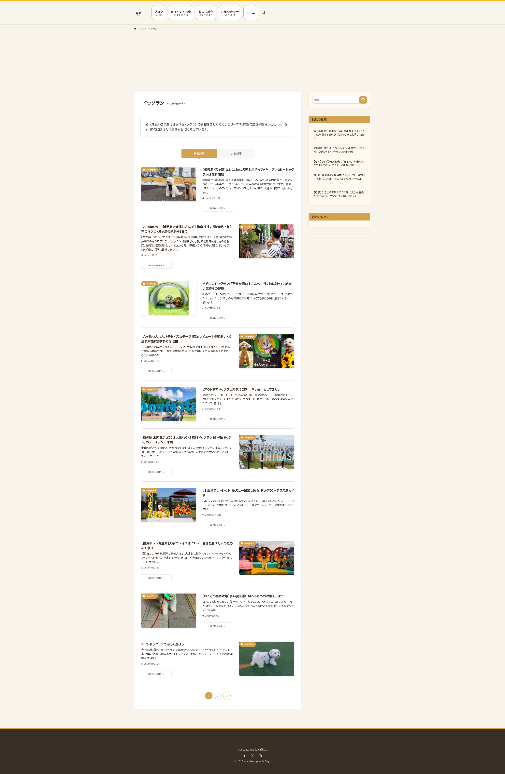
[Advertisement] (252, 62)
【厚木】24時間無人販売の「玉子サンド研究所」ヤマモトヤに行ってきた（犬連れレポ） (339, 163)
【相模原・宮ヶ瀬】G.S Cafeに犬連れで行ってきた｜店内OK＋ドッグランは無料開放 (339, 149)
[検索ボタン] (263, 12)
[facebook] (244, 756)
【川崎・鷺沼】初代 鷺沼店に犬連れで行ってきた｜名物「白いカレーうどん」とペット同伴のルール (340, 178)
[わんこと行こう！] (138, 12)
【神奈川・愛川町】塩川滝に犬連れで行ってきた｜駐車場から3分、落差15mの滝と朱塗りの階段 (339, 134)
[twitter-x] (252, 756)
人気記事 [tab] (236, 153)
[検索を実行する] (363, 100)
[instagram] (260, 756)
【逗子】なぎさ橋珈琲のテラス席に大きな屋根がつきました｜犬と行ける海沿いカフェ (339, 194)
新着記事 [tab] (199, 153)
